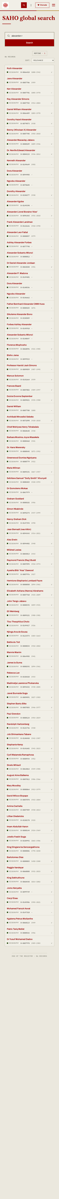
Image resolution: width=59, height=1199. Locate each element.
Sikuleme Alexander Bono (19, 314)
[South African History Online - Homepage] (5, 5)
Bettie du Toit (13, 642)
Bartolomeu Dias (15, 857)
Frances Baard (14, 386)
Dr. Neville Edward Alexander (21, 150)
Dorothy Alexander (16, 191)
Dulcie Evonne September (19, 396)
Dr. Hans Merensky (16, 447)
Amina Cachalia (14, 806)
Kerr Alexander (14, 89)
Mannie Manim (14, 652)
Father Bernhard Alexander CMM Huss (26, 304)
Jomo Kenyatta (14, 888)
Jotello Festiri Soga (16, 837)
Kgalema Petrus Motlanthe (20, 919)
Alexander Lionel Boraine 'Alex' (22, 212)
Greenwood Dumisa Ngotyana (21, 458)
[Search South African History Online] (24, 5)
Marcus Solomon (15, 376)
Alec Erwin (12, 540)
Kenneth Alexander (16, 160)
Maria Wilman (13, 468)
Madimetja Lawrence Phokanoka (23, 683)
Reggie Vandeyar (15, 867)
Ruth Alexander (14, 68)
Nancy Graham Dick (16, 519)
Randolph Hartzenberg (18, 724)
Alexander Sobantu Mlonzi (20, 253)
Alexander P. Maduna (17, 273)
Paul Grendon (13, 714)
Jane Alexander (14, 78)
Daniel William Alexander (19, 109)
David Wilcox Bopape (17, 796)
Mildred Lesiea (14, 550)
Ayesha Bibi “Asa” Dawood (20, 570)
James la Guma (14, 662)
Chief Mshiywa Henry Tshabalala (23, 427)
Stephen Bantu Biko (16, 703)
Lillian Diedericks (15, 816)
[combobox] (32, 35)
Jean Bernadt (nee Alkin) (19, 529)
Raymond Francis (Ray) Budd (21, 560)
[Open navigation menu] (53, 5)
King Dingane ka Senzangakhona (23, 847)
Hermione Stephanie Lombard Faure (24, 581)
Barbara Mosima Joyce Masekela (23, 437)
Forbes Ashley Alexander (19, 324)
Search (29, 43)
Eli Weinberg (13, 611)
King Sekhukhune (15, 878)
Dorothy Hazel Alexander (19, 119)
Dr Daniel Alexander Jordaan (21, 263)
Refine (39, 53)
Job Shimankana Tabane (19, 734)
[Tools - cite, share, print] (31, 5)
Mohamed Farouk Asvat (18, 908)
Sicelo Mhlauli (14, 765)
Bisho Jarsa (13, 355)
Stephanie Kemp (15, 744)
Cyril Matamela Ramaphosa (20, 755)
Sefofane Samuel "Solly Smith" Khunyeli (27, 478)
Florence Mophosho (17, 345)
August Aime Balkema (18, 775)
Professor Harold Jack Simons (22, 365)
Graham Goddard (15, 499)
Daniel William (14, 406)
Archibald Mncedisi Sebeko (20, 417)
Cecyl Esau (12, 898)
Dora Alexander (14, 171)
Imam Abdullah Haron (17, 826)
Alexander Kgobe (15, 201)
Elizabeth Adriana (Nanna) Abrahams (25, 591)
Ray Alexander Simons (18, 99)
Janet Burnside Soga (17, 693)
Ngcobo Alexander (16, 181)
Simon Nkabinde (15, 509)
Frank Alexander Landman (20, 222)
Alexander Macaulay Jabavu (21, 140)
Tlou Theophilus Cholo (18, 621)
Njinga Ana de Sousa (17, 632)
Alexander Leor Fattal (17, 232)
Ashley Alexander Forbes (19, 242)
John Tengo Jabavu (16, 601)
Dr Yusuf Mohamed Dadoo (20, 939)
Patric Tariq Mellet (15, 929)
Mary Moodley (14, 785)
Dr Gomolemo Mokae (17, 488)
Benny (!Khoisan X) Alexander (21, 130)
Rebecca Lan (13, 673)
